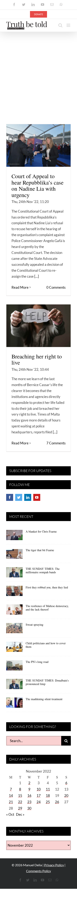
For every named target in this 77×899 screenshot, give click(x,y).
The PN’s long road (37, 662)
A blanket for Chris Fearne (41, 531)
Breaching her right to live (36, 359)
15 (20, 795)
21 (11, 802)
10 (39, 789)
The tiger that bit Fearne (40, 550)
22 (20, 802)
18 (48, 795)
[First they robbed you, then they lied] (14, 592)
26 (57, 802)
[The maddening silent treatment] (14, 704)
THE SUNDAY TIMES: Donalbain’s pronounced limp (47, 682)
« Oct (10, 814)
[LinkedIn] (27, 497)
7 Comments (56, 443)
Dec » (20, 814)
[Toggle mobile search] (60, 25)
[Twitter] (18, 497)
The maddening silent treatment (44, 699)
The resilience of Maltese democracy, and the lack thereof (47, 607)
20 (66, 795)
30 (29, 808)
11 (48, 789)
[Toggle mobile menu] (69, 25)
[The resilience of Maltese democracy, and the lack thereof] (14, 610)
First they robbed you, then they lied (47, 587)
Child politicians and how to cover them (46, 645)
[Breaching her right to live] (38, 325)
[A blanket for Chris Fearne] (14, 536)
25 (48, 802)
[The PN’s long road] (14, 666)
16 (29, 795)
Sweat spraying (34, 624)
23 (29, 802)
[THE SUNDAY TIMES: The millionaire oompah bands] (14, 573)
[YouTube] (36, 497)
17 (39, 795)
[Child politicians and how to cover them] (14, 648)
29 (20, 808)
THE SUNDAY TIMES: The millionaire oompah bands (43, 570)
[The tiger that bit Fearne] (14, 555)
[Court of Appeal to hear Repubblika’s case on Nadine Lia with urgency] (38, 145)
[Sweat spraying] (14, 629)
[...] (36, 276)
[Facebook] (9, 497)
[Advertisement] (38, 72)
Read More (20, 287)
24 (39, 802)
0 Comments (56, 287)
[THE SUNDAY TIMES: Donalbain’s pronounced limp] (14, 685)
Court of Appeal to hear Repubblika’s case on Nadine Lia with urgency (37, 185)
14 (11, 795)
